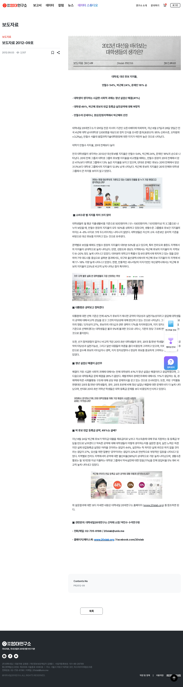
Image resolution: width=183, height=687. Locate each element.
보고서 (37, 5)
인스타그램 (4, 656)
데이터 (50, 5)
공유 (58, 52)
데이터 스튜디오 (88, 5)
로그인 (175, 5)
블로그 (16, 656)
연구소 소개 (141, 5)
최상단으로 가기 (174, 678)
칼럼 (61, 5)
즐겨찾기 (53, 52)
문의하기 (155, 5)
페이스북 (10, 656)
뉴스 (71, 5)
